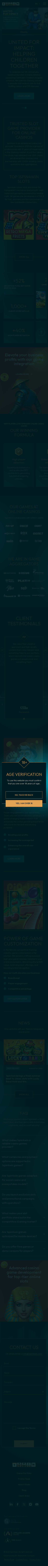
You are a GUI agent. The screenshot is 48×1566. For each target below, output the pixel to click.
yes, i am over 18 (24, 803)
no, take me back (24, 795)
